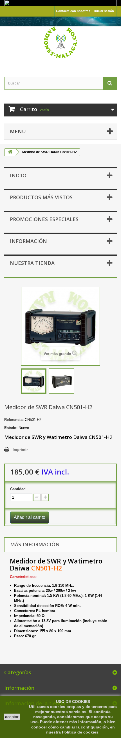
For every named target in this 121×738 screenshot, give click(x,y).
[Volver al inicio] (10, 152)
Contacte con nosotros (73, 11)
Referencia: (14, 420)
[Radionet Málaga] (60, 42)
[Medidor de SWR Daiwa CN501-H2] (33, 381)
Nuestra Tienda (32, 263)
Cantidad (18, 489)
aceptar (12, 716)
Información (28, 241)
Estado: (10, 428)
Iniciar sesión (104, 11)
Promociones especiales (44, 219)
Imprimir (20, 450)
